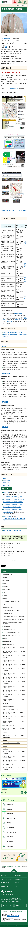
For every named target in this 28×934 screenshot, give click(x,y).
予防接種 (5, 732)
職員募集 (9, 822)
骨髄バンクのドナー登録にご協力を (10, 709)
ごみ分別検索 (10, 813)
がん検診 (5, 740)
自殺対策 (5, 595)
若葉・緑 (9, 321)
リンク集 (16, 886)
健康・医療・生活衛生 (13, 866)
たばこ (4, 592)
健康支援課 (6, 492)
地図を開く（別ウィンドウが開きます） (13, 530)
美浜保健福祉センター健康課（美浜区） (13, 509)
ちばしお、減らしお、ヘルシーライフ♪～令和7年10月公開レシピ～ (14, 757)
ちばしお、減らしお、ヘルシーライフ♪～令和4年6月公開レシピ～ (14, 674)
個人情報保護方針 (18, 879)
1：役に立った (6, 545)
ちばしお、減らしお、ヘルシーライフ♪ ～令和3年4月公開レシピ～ (14, 656)
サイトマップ (3, 875)
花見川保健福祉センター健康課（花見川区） (14, 499)
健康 (4, 571)
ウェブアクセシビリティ (5, 882)
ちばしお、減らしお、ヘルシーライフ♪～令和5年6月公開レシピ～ (14, 700)
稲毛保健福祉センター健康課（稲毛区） (13, 502)
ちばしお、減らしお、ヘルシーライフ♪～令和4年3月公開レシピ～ (14, 661)
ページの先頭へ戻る (14, 871)
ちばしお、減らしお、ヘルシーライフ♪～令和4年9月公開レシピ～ (14, 682)
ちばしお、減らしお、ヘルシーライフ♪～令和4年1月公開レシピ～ (14, 669)
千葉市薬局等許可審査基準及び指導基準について (13, 619)
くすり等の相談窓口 (7, 589)
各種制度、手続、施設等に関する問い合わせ (14, 911)
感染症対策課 (25, 279)
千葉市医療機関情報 (8, 512)
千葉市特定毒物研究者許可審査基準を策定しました (14, 616)
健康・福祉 (6, 866)
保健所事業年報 (6, 626)
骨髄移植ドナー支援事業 (8, 706)
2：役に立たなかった (8, 547)
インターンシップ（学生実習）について (11, 632)
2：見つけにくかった (8, 555)
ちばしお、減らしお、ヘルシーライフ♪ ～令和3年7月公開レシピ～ (14, 652)
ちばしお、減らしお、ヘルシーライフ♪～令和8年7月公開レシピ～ (14, 768)
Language (20, 2)
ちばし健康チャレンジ (8, 764)
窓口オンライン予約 (11, 832)
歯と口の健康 (6, 580)
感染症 (4, 583)
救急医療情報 (10, 809)
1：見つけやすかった (8, 553)
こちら (22, 53)
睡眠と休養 (5, 748)
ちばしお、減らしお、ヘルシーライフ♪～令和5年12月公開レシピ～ (14, 691)
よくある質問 (10, 841)
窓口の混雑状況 (10, 827)
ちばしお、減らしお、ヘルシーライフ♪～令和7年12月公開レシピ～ (14, 761)
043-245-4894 (13, 916)
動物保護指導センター (19, 313)
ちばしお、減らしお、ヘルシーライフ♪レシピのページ (14, 648)
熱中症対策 (5, 703)
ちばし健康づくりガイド (8, 725)
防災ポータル (10, 804)
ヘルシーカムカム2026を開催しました (11, 610)
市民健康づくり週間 (7, 613)
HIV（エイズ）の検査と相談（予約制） (11, 743)
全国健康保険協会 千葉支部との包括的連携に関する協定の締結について (14, 623)
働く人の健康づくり (7, 574)
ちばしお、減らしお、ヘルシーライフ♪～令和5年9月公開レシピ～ (14, 695)
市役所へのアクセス (7, 905)
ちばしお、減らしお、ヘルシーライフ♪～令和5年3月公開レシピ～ (14, 687)
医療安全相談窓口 (7, 516)
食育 (4, 604)
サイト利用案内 (18, 875)
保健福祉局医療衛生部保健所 (9, 629)
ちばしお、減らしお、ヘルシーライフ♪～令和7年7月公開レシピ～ (14, 736)
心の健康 (5, 598)
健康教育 (5, 638)
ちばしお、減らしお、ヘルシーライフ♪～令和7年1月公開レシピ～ (14, 722)
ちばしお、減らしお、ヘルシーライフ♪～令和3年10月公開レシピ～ (14, 665)
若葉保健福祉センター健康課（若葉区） (13, 504)
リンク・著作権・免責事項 (6, 879)
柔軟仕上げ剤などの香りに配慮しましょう (12, 635)
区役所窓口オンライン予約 (7, 788)
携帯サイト (17, 882)
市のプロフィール (4, 886)
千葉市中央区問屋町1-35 (10, 38)
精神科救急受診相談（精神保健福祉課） (11, 601)
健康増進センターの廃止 (8, 607)
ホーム (2, 866)
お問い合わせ (18, 905)
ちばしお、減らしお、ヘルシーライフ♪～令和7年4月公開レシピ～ (14, 729)
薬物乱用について (7, 586)
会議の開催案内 (10, 846)
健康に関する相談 (7, 641)
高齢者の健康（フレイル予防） (9, 644)
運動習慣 (5, 577)
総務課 (4, 346)
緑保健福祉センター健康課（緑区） (12, 507)
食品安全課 (25, 243)
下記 (6, 47)
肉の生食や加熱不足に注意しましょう (12, 332)
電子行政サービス (11, 818)
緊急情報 (14, 2)
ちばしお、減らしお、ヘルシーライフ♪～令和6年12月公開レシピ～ (14, 717)
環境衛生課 (25, 265)
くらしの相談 (10, 836)
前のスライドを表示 (22, 792)
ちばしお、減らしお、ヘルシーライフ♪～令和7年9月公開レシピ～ (14, 752)
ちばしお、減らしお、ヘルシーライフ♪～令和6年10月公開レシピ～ (14, 713)
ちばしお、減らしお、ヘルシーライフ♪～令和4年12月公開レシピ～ (14, 678)
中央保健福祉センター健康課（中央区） (13, 496)
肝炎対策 (5, 746)
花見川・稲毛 (18, 319)
